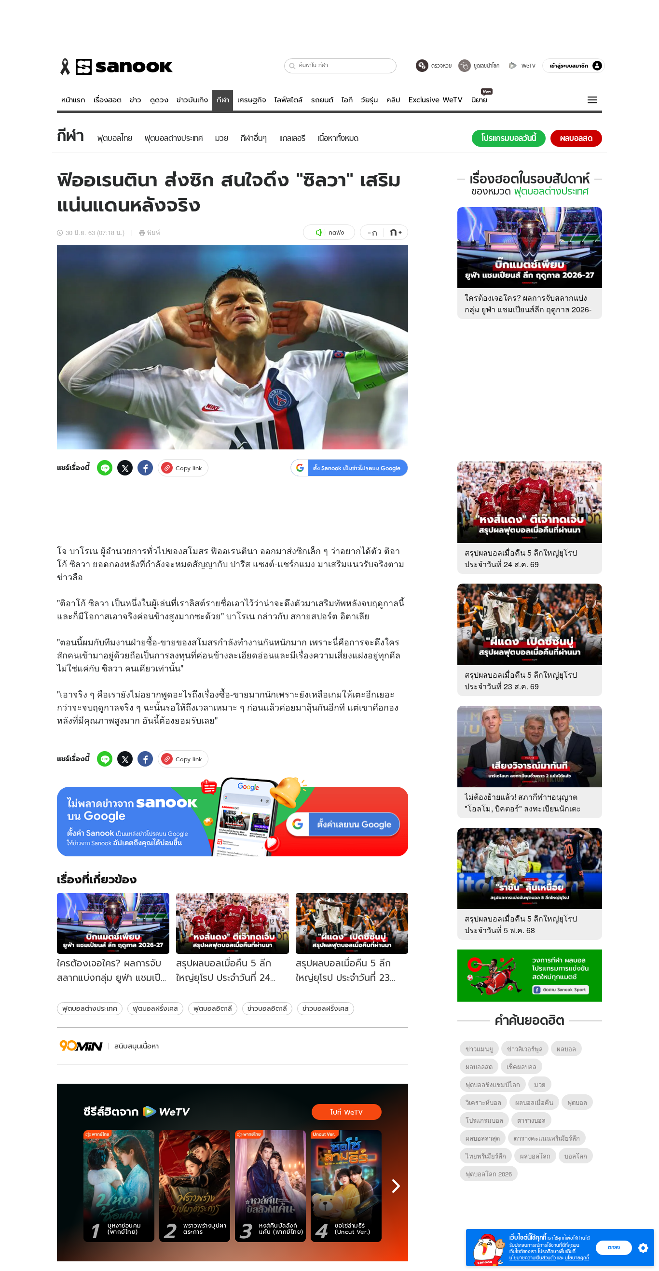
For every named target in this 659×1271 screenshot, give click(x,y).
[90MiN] (81, 1045)
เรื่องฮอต (108, 100)
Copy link (189, 468)
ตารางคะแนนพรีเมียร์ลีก (547, 1138)
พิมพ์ (153, 232)
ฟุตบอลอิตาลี (212, 1008)
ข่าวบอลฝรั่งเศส (325, 1008)
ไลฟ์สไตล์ (288, 100)
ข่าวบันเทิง (192, 100)
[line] (104, 467)
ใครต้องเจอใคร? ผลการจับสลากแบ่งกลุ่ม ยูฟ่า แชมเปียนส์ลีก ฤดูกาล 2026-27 (528, 309)
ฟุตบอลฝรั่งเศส (155, 1008)
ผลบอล (566, 1048)
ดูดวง (159, 100)
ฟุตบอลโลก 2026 (489, 1173)
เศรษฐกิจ (251, 100)
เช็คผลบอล (521, 1066)
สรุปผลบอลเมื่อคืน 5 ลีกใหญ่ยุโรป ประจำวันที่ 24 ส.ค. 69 (521, 558)
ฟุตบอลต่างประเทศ (89, 1008)
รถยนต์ (322, 100)
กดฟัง (336, 232)
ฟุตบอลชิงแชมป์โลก (493, 1084)
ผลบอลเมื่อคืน (534, 1102)
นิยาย (479, 100)
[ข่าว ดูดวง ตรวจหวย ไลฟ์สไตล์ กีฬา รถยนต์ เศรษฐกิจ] (115, 66)
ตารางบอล (531, 1120)
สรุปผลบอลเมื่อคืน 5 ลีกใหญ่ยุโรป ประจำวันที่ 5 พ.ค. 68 (521, 924)
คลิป (393, 100)
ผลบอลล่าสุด (483, 1138)
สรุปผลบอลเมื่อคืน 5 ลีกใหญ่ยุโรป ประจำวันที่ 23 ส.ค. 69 (521, 680)
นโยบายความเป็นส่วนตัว (532, 1257)
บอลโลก (575, 1155)
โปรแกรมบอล (484, 1120)
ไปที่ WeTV (346, 1112)
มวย (540, 1084)
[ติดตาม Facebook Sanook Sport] (529, 974)
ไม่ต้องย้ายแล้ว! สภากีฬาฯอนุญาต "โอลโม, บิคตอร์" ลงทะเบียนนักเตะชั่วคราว (523, 808)
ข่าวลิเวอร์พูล (525, 1048)
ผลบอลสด (479, 1066)
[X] (125, 467)
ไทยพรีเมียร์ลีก (486, 1155)
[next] (396, 1186)
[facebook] (145, 467)
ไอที (347, 100)
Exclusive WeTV (436, 100)
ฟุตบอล (577, 1102)
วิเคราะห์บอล (483, 1102)
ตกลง (614, 1247)
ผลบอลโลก (535, 1155)
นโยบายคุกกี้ (577, 1257)
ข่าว (135, 100)
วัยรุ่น (369, 100)
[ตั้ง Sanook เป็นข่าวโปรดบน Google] (232, 816)
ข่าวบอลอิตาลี (267, 1008)
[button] (293, 65)
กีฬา (223, 100)
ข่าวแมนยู (479, 1048)
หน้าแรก (73, 100)
